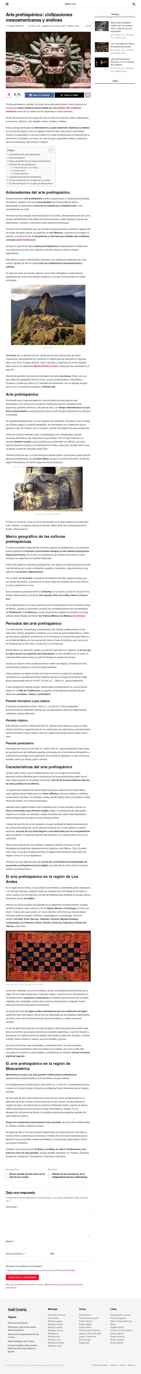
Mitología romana (55, 1330)
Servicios (131, 1365)
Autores (122, 1365)
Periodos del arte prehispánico (22, 164)
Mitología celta (54, 1339)
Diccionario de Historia (17, 1322)
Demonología (85, 1339)
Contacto (113, 1365)
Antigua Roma (85, 1327)
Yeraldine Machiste (15, 25)
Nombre (10, 1241)
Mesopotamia (85, 1314)
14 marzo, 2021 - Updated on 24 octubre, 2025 (46, 25)
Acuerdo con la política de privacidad (24, 1266)
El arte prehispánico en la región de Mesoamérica (31, 183)
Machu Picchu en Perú (46, 366)
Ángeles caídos (117, 1327)
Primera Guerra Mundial (89, 1330)
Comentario (12, 1206)
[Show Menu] (7, 4)
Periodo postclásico (21, 173)
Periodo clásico (20, 170)
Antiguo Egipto (85, 1324)
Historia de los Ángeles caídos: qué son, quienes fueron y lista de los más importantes (122, 27)
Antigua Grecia (85, 1321)
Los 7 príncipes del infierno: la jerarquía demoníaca (123, 45)
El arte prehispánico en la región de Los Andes (29, 180)
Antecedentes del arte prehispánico (24, 154)
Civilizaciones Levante (88, 1318)
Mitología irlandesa (56, 1342)
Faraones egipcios (118, 1318)
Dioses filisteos (116, 1342)
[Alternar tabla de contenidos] (50, 150)
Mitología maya (54, 1345)
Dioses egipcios (117, 1333)
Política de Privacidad (65, 1270)
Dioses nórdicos (117, 1339)
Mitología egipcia (55, 1327)
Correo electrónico (15, 1253)
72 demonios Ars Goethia (121, 1330)
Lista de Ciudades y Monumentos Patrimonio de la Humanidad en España (22, 1348)
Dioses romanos (117, 1336)
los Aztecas (79, 615)
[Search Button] (133, 4)
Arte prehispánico (17, 157)
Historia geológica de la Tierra (21, 1341)
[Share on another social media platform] (88, 95)
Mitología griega (55, 1321)
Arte (77, 25)
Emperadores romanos (120, 1314)
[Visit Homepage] (70, 4)
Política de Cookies (100, 1365)
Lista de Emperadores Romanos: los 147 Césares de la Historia (122, 62)
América (71, 25)
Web (52, 1253)
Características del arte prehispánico (25, 176)
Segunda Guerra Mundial (90, 1333)
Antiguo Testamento (88, 1336)
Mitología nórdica (55, 1324)
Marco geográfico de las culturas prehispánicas (30, 160)
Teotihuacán (29, 239)
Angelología (84, 1342)
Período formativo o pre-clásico (26, 167)
